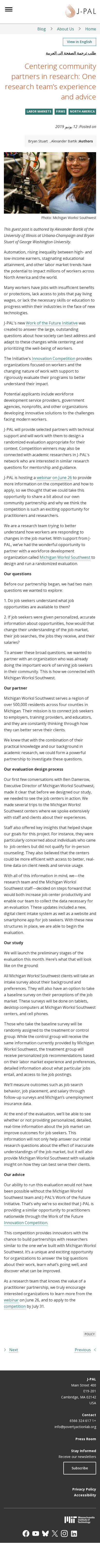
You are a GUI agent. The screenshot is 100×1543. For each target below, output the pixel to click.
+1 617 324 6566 (83, 1420)
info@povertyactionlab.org (75, 1426)
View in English (79, 41)
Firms (60, 111)
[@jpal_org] (64, 1533)
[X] (55, 1533)
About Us (65, 29)
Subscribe (80, 1468)
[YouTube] (35, 1533)
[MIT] (50, 1520)
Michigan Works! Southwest (65, 557)
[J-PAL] (80, 11)
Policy (90, 1334)
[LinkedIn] (74, 1533)
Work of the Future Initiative (52, 323)
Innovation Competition (53, 358)
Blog (41, 29)
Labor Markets (39, 111)
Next (13, 1349)
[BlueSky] (45, 1533)
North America (82, 111)
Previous (83, 1349)
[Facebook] (26, 1533)
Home (90, 29)
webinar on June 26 (54, 477)
